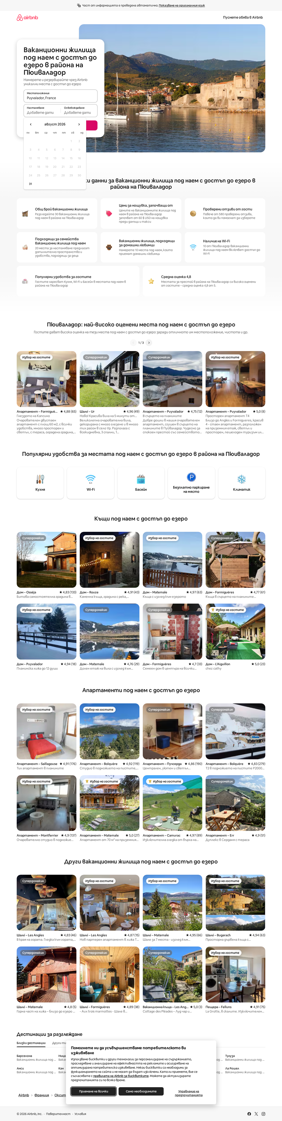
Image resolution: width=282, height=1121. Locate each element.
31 (30, 184)
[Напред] (148, 342)
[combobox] (60, 97)
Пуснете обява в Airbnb (243, 17)
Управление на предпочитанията (188, 1093)
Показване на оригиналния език (182, 5)
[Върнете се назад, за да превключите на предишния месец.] (31, 124)
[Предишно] (133, 342)
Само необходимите (141, 1091)
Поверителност (58, 1114)
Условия (80, 1114)
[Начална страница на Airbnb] (27, 17)
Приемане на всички (93, 1091)
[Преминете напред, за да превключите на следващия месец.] (79, 124)
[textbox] (42, 112)
